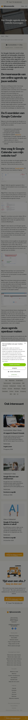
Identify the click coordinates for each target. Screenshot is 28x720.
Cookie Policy (14, 374)
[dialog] (14, 360)
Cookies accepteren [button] (14, 364)
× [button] (24, 343)
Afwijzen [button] (14, 368)
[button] (14, 376)
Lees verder (5, 361)
